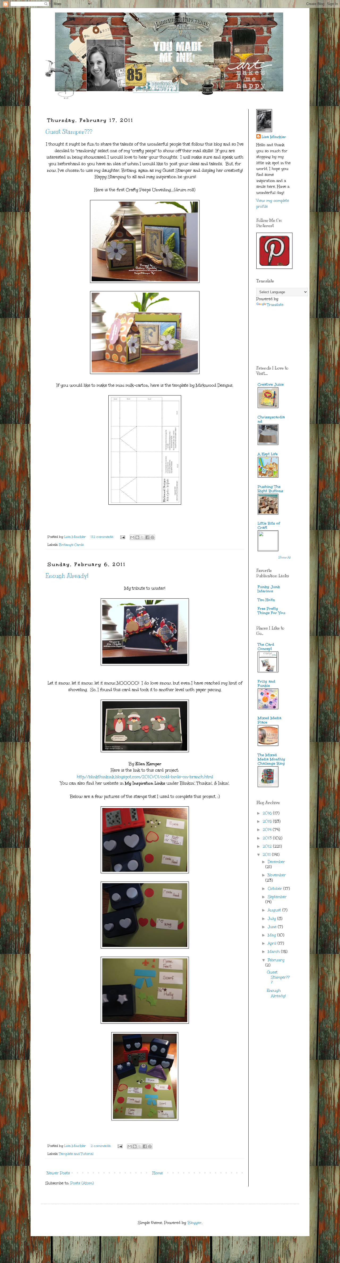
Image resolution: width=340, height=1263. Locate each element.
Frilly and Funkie (266, 683)
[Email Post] (122, 536)
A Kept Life (268, 454)
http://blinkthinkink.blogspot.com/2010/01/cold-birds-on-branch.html (145, 777)
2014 (268, 829)
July (272, 918)
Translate (275, 304)
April (273, 943)
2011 (267, 854)
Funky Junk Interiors (269, 589)
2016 (268, 813)
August (275, 910)
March (274, 951)
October (275, 888)
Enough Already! (66, 575)
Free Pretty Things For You (271, 610)
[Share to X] (142, 537)
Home (157, 1173)
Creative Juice (271, 384)
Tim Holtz (266, 599)
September (277, 896)
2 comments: (101, 1145)
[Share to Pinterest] (152, 537)
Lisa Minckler (274, 136)
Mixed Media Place (269, 720)
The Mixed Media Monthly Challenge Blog (271, 759)
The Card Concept (266, 646)
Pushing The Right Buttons (270, 489)
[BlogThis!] (137, 537)
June (273, 926)
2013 (268, 838)
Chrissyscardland (271, 419)
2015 (268, 821)
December (276, 861)
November (277, 875)
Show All (284, 557)
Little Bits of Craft (269, 525)
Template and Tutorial (76, 1153)
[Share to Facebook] (147, 537)
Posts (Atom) (82, 1183)
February (276, 960)
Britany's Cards (71, 544)
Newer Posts (58, 1173)
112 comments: (102, 536)
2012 (268, 846)
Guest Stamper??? (68, 131)
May (272, 935)
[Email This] (132, 537)
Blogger (195, 1222)
